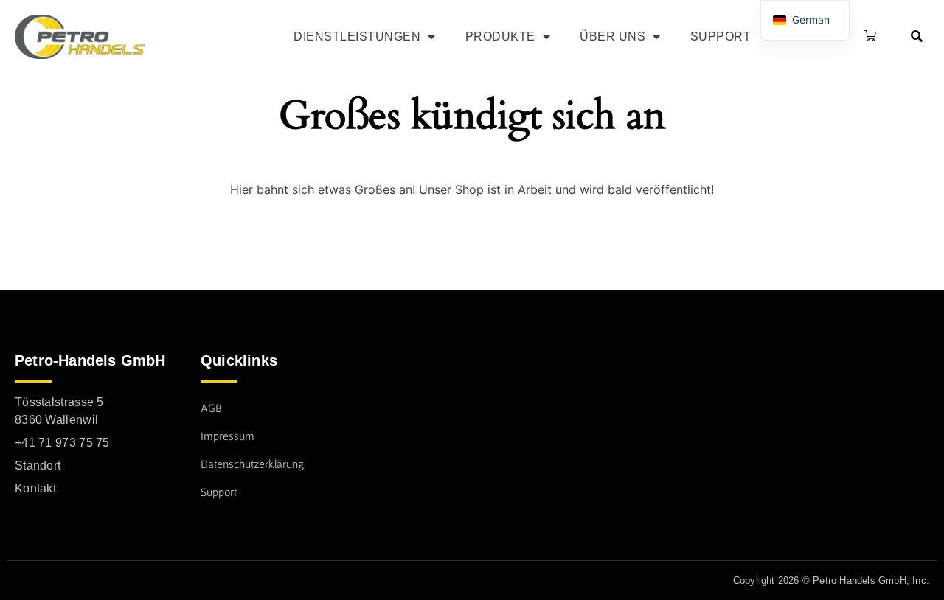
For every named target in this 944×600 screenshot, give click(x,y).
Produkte (500, 36)
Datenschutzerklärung (252, 463)
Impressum (227, 435)
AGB (211, 407)
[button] (867, 36)
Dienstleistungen (357, 36)
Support (721, 36)
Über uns (612, 36)
